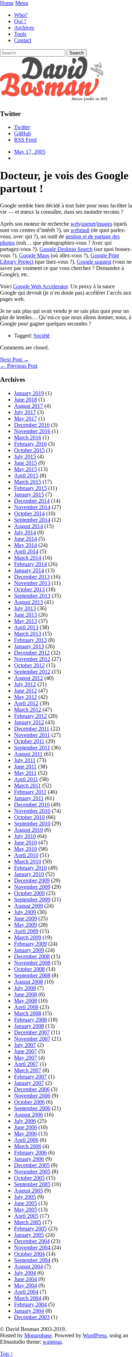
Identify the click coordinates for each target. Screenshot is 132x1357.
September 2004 (32, 1260)
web (75, 224)
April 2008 (26, 1007)
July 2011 (25, 760)
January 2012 (29, 722)
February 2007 (30, 1077)
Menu (21, 3)
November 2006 (32, 1096)
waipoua (52, 1342)
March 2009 (27, 937)
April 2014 (26, 551)
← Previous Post (18, 366)
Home (7, 3)
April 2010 (26, 855)
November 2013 (32, 583)
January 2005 (29, 1235)
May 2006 (25, 1134)
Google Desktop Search (66, 249)
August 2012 (28, 678)
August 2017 (28, 406)
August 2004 (28, 1266)
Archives (24, 28)
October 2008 (29, 969)
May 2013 (25, 621)
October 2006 (29, 1102)
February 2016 (30, 444)
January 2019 (29, 393)
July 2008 (25, 988)
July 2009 (25, 912)
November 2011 (32, 735)
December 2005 (32, 1165)
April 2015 (26, 475)
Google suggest (94, 262)
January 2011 (29, 798)
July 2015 (25, 456)
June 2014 (25, 539)
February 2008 (30, 1020)
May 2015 (25, 469)
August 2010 (28, 830)
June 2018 (25, 400)
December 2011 (31, 729)
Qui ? (20, 21)
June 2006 (25, 1127)
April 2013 (26, 627)
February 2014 (30, 564)
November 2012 (32, 659)
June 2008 (25, 994)
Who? (20, 15)
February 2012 (30, 716)
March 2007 (27, 1070)
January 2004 (29, 1311)
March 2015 (27, 482)
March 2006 (27, 1146)
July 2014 (25, 532)
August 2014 (28, 526)
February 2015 (30, 488)
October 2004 (29, 1254)
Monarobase (38, 1335)
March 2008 (27, 1013)
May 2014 (25, 545)
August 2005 (28, 1191)
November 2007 (32, 1039)
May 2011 (25, 773)
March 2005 (27, 1222)
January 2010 (29, 874)
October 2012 (29, 665)
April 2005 (26, 1216)
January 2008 (29, 1026)
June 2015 (25, 463)
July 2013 (25, 608)
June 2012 (25, 691)
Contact (22, 40)
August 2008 (28, 982)
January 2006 (29, 1159)
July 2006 (25, 1121)
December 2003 (32, 1317)
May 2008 (25, 1001)
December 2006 (32, 1089)
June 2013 (25, 615)
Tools (20, 34)
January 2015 (29, 494)
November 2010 (32, 811)
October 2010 (29, 817)
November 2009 (32, 887)
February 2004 (30, 1304)
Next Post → (14, 359)
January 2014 (29, 570)
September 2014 (32, 520)
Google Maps (34, 255)
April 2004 (26, 1292)
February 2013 (30, 640)
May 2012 (25, 697)
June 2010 (25, 842)
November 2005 (32, 1172)
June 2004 (25, 1279)
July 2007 (25, 1045)
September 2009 (32, 899)
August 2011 (28, 754)
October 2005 (29, 1178)
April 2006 (26, 1140)
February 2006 (30, 1153)
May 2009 (25, 925)
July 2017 (25, 412)
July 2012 (25, 684)
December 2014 (32, 501)
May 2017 (25, 419)
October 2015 (29, 450)
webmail (79, 230)
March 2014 (27, 558)
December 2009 (32, 880)
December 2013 (32, 577)
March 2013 (27, 634)
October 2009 (29, 893)
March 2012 (27, 710)
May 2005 (25, 1210)
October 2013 (29, 589)
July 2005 (25, 1197)
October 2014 (29, 513)
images (104, 224)
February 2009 (30, 944)
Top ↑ (6, 1354)
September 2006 (32, 1108)
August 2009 (28, 906)
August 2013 (28, 602)
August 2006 (28, 1115)
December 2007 (32, 1032)
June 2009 (25, 918)
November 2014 (32, 507)
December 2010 (32, 805)
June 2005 (25, 1203)
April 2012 (26, 703)
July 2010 (25, 836)
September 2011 (32, 748)
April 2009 (26, 931)
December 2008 (32, 956)
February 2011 (30, 792)
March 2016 (27, 437)
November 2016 (32, 431)
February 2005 (30, 1228)
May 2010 (25, 849)
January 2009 (29, 950)
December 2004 (32, 1241)
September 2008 (32, 975)
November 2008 (32, 963)
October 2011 (29, 741)
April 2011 (26, 779)
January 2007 (29, 1083)
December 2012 (32, 653)
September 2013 (32, 596)
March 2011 (27, 786)
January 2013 (29, 646)
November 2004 (32, 1247)
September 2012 (32, 672)
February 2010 (30, 868)
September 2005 (32, 1184)
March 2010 (27, 861)
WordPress (95, 1335)
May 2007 (25, 1058)
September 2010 (32, 824)
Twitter (22, 127)
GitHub (22, 133)
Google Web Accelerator (40, 286)
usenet (88, 224)
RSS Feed (25, 140)
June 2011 (25, 767)
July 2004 (25, 1273)
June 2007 (25, 1051)
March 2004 (27, 1298)
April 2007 (26, 1064)
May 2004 (25, 1285)
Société (41, 336)
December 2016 (32, 425)
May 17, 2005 (29, 152)
